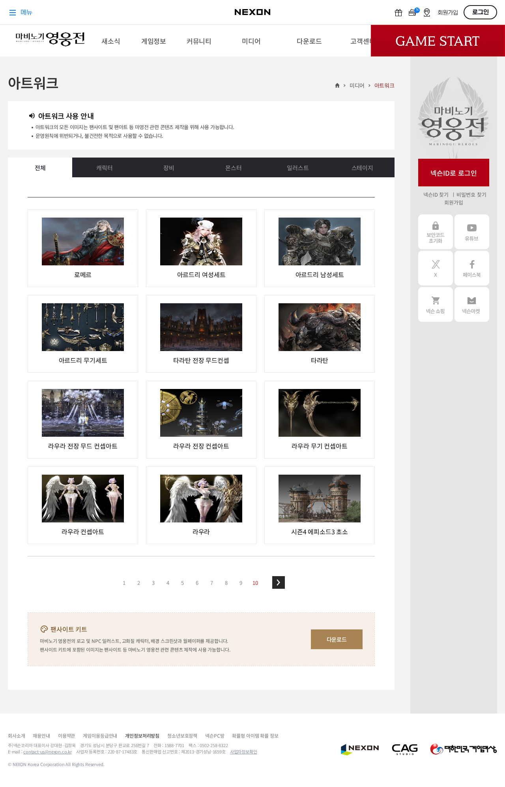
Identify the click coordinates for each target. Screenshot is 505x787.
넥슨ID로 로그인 (453, 173)
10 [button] (255, 582)
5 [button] (182, 582)
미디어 (357, 85)
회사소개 (16, 735)
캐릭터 (104, 167)
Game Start (438, 40)
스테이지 (362, 167)
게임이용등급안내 (100, 735)
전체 (40, 167)
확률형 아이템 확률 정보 (255, 735)
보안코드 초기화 (435, 231)
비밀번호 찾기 (471, 194)
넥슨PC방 (214, 735)
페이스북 (471, 268)
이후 (278, 582)
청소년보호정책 (182, 735)
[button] (278, 582)
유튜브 (471, 231)
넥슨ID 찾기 (436, 194)
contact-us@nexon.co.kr (47, 751)
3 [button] (153, 582)
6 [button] (197, 582)
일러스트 (298, 167)
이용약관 (66, 735)
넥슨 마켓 (471, 304)
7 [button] (211, 582)
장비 (168, 167)
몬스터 (233, 167)
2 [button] (138, 582)
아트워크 (384, 85)
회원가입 (453, 202)
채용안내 (41, 735)
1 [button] (124, 582)
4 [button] (167, 582)
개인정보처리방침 (142, 735)
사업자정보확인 (243, 751)
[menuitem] (111, 40)
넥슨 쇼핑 (435, 304)
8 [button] (226, 582)
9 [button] (240, 582)
